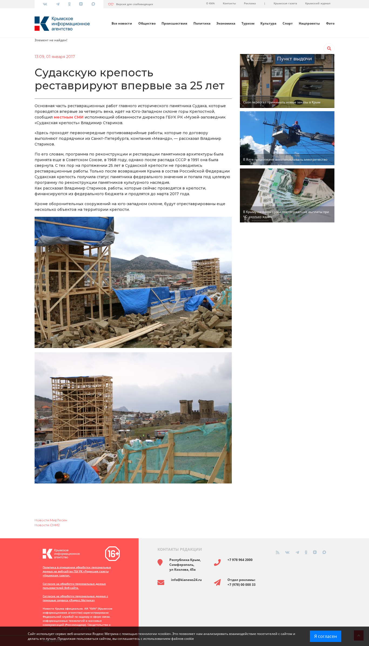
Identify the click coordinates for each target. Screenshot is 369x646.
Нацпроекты (309, 23)
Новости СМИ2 (47, 525)
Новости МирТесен (51, 520)
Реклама (250, 3)
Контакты (229, 3)
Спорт (288, 23)
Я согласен (325, 636)
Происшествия (174, 23)
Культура (268, 23)
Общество (147, 23)
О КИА (210, 3)
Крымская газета (285, 3)
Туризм (247, 23)
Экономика (225, 23)
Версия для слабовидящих (134, 4)
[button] (329, 48)
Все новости (122, 23)
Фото (330, 23)
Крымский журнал (317, 3)
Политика (201, 23)
